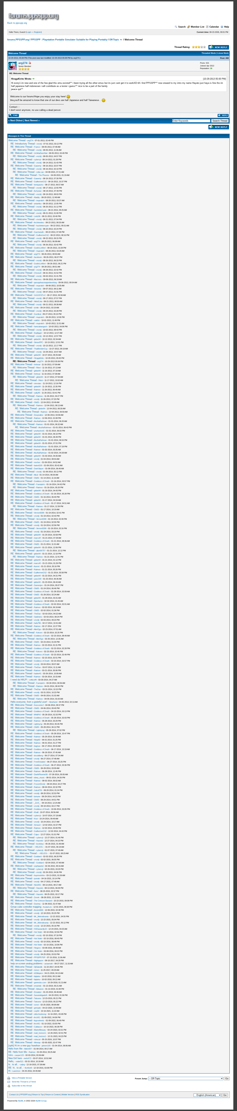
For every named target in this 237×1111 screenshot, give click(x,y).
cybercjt (37, 159)
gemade (37, 1008)
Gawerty (37, 166)
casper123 (19, 1055)
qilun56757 (40, 551)
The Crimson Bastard (43, 901)
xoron (36, 1005)
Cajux (36, 834)
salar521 (19, 1061)
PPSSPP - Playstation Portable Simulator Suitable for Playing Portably (69, 39)
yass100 (37, 579)
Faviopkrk (40, 484)
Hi (9, 1071)
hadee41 (37, 673)
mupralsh (40, 200)
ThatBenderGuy (41, 349)
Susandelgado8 (40, 995)
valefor (37, 320)
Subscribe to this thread (22, 1086)
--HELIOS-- (39, 847)
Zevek (36, 897)
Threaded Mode (209, 53)
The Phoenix (44, 175)
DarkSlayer (39, 468)
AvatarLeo (47, 907)
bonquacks (38, 185)
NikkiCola (38, 301)
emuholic (37, 986)
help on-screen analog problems (27, 963)
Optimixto (38, 617)
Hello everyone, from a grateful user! (29, 702)
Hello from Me (15, 1048)
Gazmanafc (39, 232)
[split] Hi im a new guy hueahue (24, 1045)
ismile (36, 308)
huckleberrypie (40, 210)
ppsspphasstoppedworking (45, 282)
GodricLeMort (40, 248)
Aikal (36, 475)
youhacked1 (39, 431)
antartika (37, 204)
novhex (37, 462)
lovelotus (40, 844)
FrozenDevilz (39, 784)
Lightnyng (38, 724)
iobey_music (39, 778)
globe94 (37, 339)
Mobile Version (68, 1094)
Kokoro (39, 633)
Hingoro (37, 948)
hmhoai (37, 364)
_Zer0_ (37, 803)
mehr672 (27, 1058)
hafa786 (37, 623)
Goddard (37, 856)
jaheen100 (46, 1046)
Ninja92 (37, 740)
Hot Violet (38, 932)
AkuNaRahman (40, 421)
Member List (197, 26)
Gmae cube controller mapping (26, 907)
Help (226, 26)
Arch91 (37, 1017)
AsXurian (37, 191)
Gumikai (37, 314)
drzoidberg (38, 755)
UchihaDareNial (40, 153)
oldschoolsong (40, 1014)
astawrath (48, 964)
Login (29, 32)
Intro (10, 1055)
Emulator (37, 992)
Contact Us (14, 1094)
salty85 (37, 393)
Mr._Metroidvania (41, 916)
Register (37, 32)
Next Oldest (16, 120)
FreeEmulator (39, 762)
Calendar (214, 26)
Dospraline (38, 415)
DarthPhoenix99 (41, 774)
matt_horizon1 (40, 1033)
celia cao (40, 172)
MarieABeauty (40, 1030)
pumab (37, 878)
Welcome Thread (16, 140)
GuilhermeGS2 (40, 182)
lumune (37, 796)
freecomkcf (39, 705)
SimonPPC (38, 342)
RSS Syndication (82, 1094)
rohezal (37, 1039)
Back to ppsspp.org (17, 23)
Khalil (36, 812)
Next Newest (31, 120)
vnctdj (39, 144)
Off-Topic (114, 39)
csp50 (36, 1011)
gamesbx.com (40, 982)
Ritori (38, 368)
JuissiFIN (38, 790)
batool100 (38, 465)
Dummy (37, 904)
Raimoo (37, 390)
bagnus (37, 746)
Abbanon (40, 989)
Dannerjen (38, 585)
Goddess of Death (41, 481)
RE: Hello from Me (17, 1052)
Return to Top (38, 1094)
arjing (22, 1064)
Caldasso (38, 1027)
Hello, (11, 1061)
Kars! (36, 891)
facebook (38, 257)
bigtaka (37, 976)
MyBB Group (41, 1101)
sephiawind (38, 866)
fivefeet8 (28, 1068)
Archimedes (39, 222)
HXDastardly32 (40, 929)
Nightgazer (38, 960)
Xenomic (37, 289)
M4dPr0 (37, 715)
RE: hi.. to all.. (15, 1067)
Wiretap (37, 1042)
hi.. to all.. (13, 1064)
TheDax (37, 614)
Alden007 (28, 1049)
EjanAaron (38, 601)
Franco (37, 147)
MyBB (20, 1101)
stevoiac (37, 383)
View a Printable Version (22, 1078)
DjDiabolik (38, 967)
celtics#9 (33, 680)
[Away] (29, 63)
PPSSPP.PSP (39, 957)
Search (182, 26)
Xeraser (37, 825)
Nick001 (37, 885)
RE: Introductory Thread (23, 143)
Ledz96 (37, 216)
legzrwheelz (39, 1020)
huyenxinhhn (39, 875)
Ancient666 (38, 910)
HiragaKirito (39, 358)
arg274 (76, 58)
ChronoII (37, 273)
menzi (36, 970)
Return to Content (52, 1094)
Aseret (36, 566)
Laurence (16, 1071)
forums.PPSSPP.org (18, 39)
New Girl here (15, 1058)
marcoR (37, 538)
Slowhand (53, 702)
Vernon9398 (39, 513)
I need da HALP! (19, 679)
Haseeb (39, 841)
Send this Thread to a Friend (24, 1082)
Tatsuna (37, 998)
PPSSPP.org (25, 1094)
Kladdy (37, 197)
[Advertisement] (123, 13)
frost (36, 819)
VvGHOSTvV (39, 295)
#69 (227, 58)
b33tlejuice (38, 973)
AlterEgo (37, 629)
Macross (37, 279)
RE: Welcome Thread (21, 146)
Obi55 (36, 402)
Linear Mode (223, 53)
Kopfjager (38, 333)
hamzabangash (40, 326)
